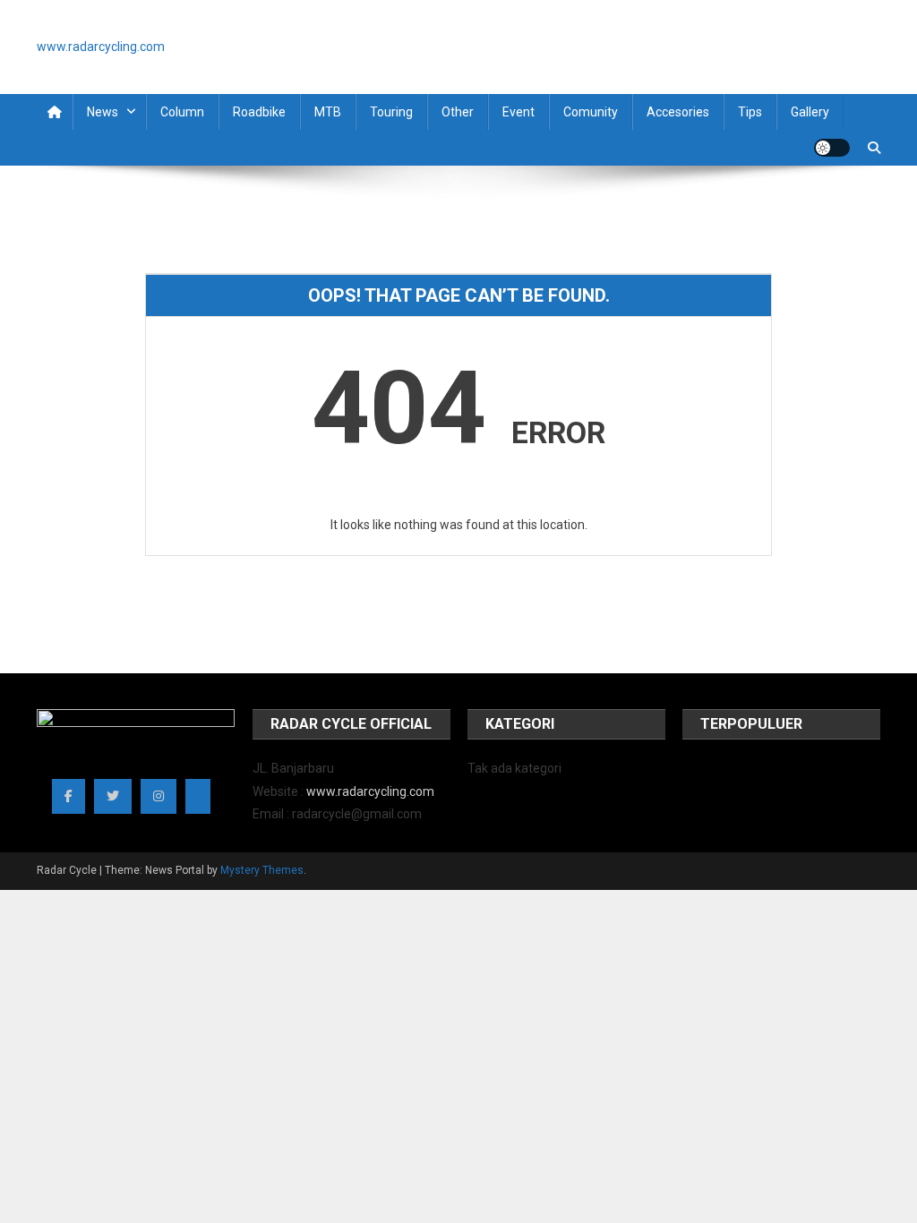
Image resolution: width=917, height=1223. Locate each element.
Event (518, 112)
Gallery (810, 112)
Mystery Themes (262, 870)
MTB (327, 112)
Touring (391, 112)
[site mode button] (832, 148)
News (102, 112)
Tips (750, 112)
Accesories (678, 112)
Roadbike (259, 112)
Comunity (590, 112)
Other (457, 112)
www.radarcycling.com (370, 791)
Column (182, 112)
